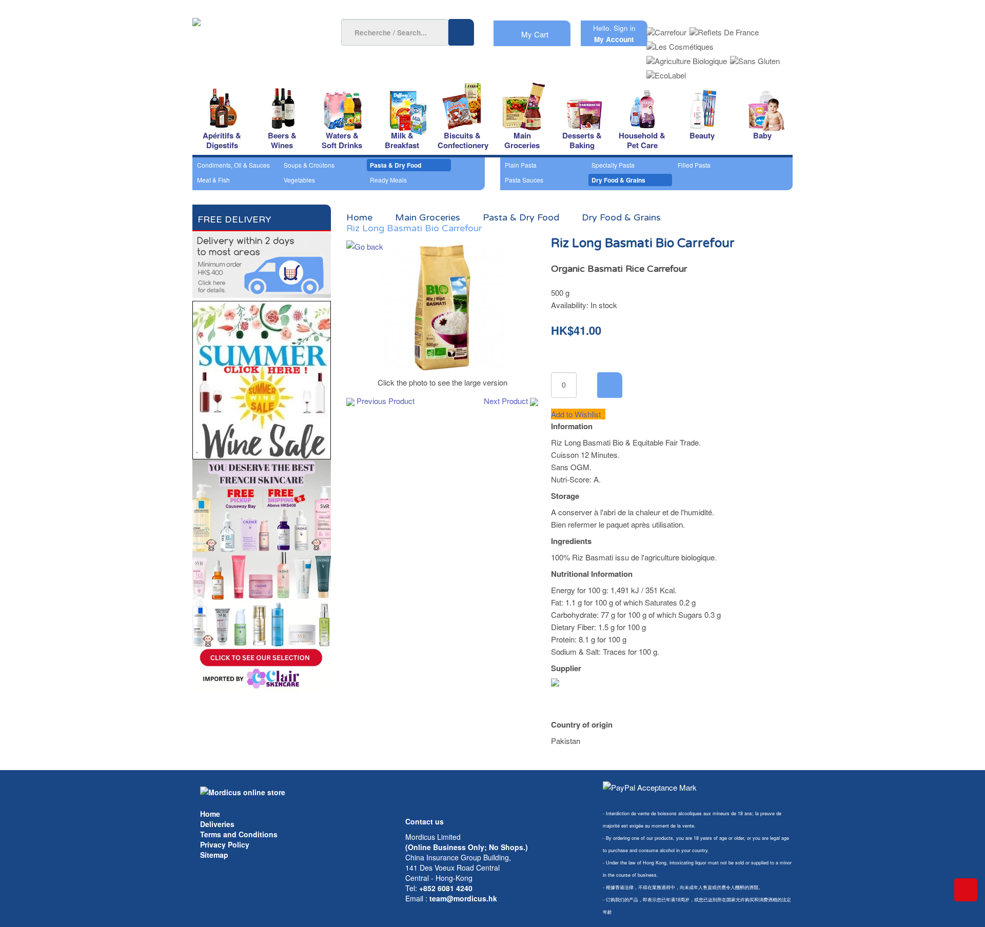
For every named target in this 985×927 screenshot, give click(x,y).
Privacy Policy (224, 844)
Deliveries (217, 824)
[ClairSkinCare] (261, 574)
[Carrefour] (666, 29)
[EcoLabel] (666, 72)
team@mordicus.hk (463, 898)
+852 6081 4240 (445, 888)
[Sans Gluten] (755, 57)
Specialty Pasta (613, 164)
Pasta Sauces (524, 179)
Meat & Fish (213, 179)
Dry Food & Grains (618, 180)
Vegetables (299, 179)
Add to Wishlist (577, 414)
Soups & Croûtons (309, 164)
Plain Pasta (521, 164)
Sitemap (214, 855)
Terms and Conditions (239, 834)
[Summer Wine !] (261, 377)
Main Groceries (427, 217)
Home (210, 814)
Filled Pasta (694, 164)
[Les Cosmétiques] (680, 43)
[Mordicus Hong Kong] (242, 791)
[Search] (461, 32)
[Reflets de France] (724, 29)
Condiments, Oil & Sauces (233, 164)
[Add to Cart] (609, 385)
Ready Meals (388, 179)
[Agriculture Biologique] (686, 57)
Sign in (625, 28)
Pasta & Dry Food (395, 165)
